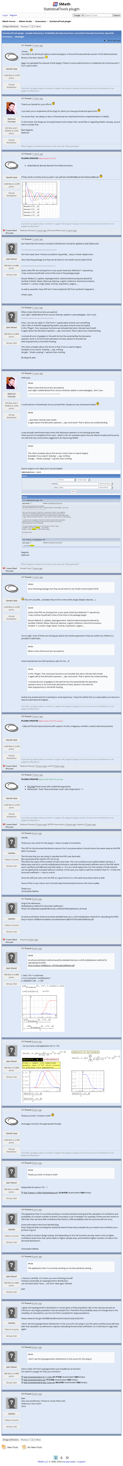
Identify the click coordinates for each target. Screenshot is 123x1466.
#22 (23, 98)
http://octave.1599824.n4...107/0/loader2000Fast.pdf (51, 965)
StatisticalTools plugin (60, 21)
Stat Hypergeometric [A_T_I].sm (38, 1377)
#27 (23, 577)
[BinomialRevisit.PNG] (70, 1102)
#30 (23, 833)
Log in (5, 15)
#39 (23, 1347)
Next (38, 26)
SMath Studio (25, 21)
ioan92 (50, 766)
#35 (23, 1163)
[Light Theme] (56, 1457)
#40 (23, 1394)
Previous (24, 26)
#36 (23, 1209)
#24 (23, 239)
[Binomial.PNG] (42, 1031)
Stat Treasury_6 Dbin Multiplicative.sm (41, 1192)
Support (81, 1461)
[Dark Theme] (61, 1457)
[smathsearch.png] (70, 547)
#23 (23, 154)
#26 (23, 373)
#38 (23, 1303)
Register (13, 15)
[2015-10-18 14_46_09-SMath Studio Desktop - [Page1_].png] (40, 217)
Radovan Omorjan (12, 120)
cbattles (11, 853)
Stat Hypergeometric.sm (34, 1379)
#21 (23, 45)
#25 (23, 307)
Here (23, 63)
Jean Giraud (11, 259)
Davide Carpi (11, 68)
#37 (23, 1256)
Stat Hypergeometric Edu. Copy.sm (39, 1382)
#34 (23, 1110)
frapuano (80, 824)
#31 (23, 899)
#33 (23, 1041)
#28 (23, 716)
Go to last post (114, 40)
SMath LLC (43, 1461)
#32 (23, 948)
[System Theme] (67, 1457)
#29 (23, 775)
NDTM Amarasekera (56, 824)
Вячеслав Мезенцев (56, 230)
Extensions (40, 21)
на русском (68, 1461)
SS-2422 (31, 786)
